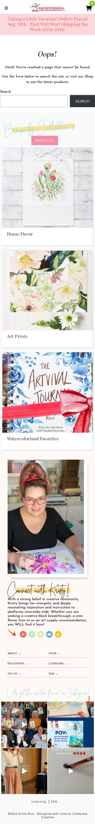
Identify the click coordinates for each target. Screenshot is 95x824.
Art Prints (17, 336)
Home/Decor (20, 234)
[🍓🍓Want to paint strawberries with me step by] (71, 771)
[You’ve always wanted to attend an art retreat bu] (71, 725)
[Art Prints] (47, 290)
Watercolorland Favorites (33, 438)
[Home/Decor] (47, 187)
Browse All (45, 140)
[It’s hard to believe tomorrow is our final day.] (24, 725)
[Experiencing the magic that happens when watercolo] (24, 771)
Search (5, 92)
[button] (87, 7)
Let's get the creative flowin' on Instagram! (48, 694)
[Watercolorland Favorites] (47, 392)
